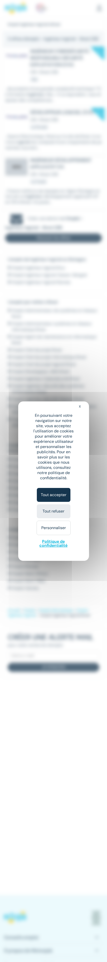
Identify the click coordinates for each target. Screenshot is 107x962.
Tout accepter (53, 494)
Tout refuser (53, 511)
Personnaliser (53, 527)
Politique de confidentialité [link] (53, 543)
